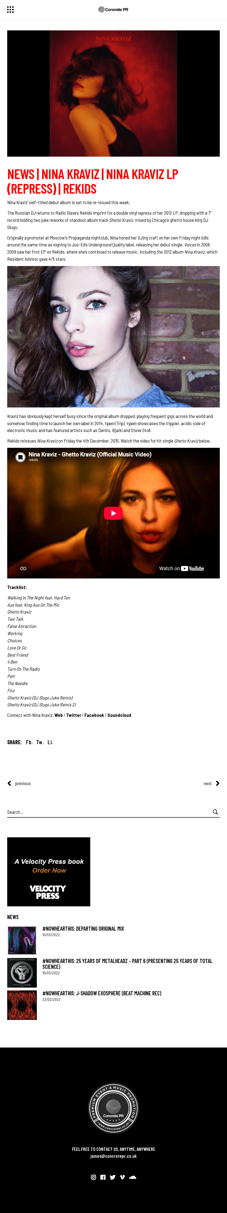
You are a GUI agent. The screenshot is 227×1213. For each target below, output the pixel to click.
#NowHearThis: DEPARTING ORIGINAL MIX (83, 928)
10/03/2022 (51, 934)
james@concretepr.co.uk (114, 1156)
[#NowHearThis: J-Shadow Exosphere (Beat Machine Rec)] (22, 1005)
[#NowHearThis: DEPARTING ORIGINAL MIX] (22, 940)
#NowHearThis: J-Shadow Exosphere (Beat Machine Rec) (101, 993)
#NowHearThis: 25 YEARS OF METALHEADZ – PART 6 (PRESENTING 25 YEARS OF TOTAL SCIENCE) (127, 963)
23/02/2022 (51, 999)
